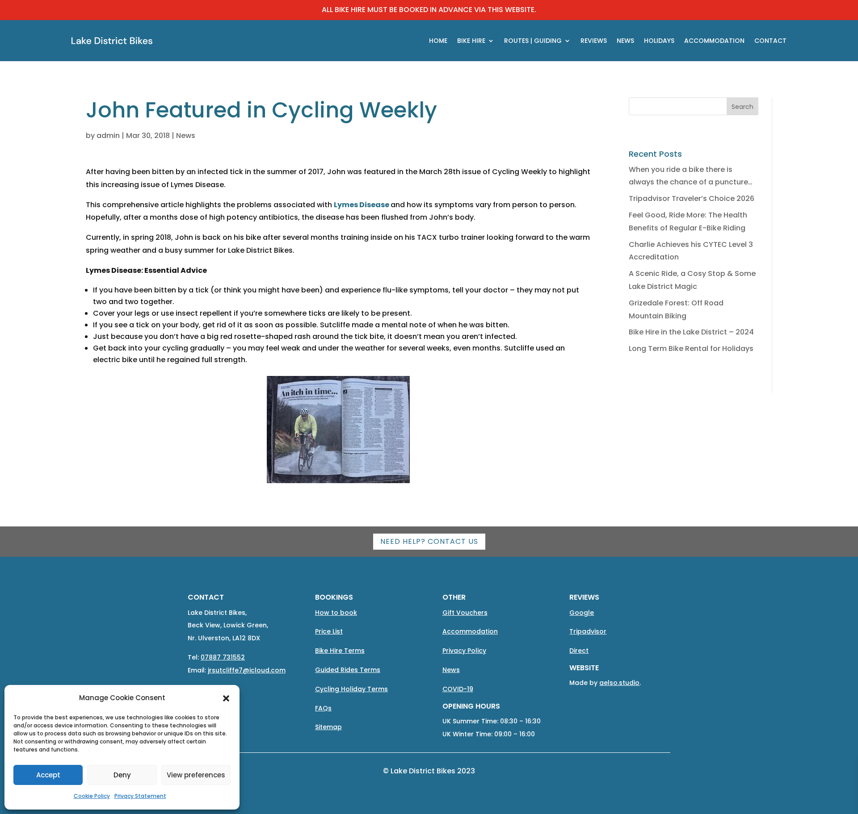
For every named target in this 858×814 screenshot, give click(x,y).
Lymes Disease (361, 205)
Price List (329, 631)
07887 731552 (223, 657)
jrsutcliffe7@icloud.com (247, 670)
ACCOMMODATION (714, 40)
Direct (579, 650)
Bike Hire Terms (340, 650)
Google (581, 612)
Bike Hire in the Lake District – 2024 (691, 332)
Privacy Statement (140, 796)
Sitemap (328, 726)
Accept (48, 775)
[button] (226, 698)
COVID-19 (457, 689)
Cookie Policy (92, 796)
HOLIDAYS (659, 40)
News (185, 135)
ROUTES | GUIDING (533, 40)
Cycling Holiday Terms (351, 689)
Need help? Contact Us (429, 541)
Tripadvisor (587, 631)
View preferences (196, 775)
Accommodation (470, 631)
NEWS (625, 40)
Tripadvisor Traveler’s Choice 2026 (691, 198)
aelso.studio (619, 682)
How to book (336, 612)
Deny (122, 775)
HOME (438, 40)
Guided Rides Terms (347, 669)
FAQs (323, 708)
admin (108, 135)
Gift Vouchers (465, 612)
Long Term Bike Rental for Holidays (691, 348)
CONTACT (770, 40)
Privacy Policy (464, 650)
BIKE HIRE (471, 40)
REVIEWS (593, 40)
